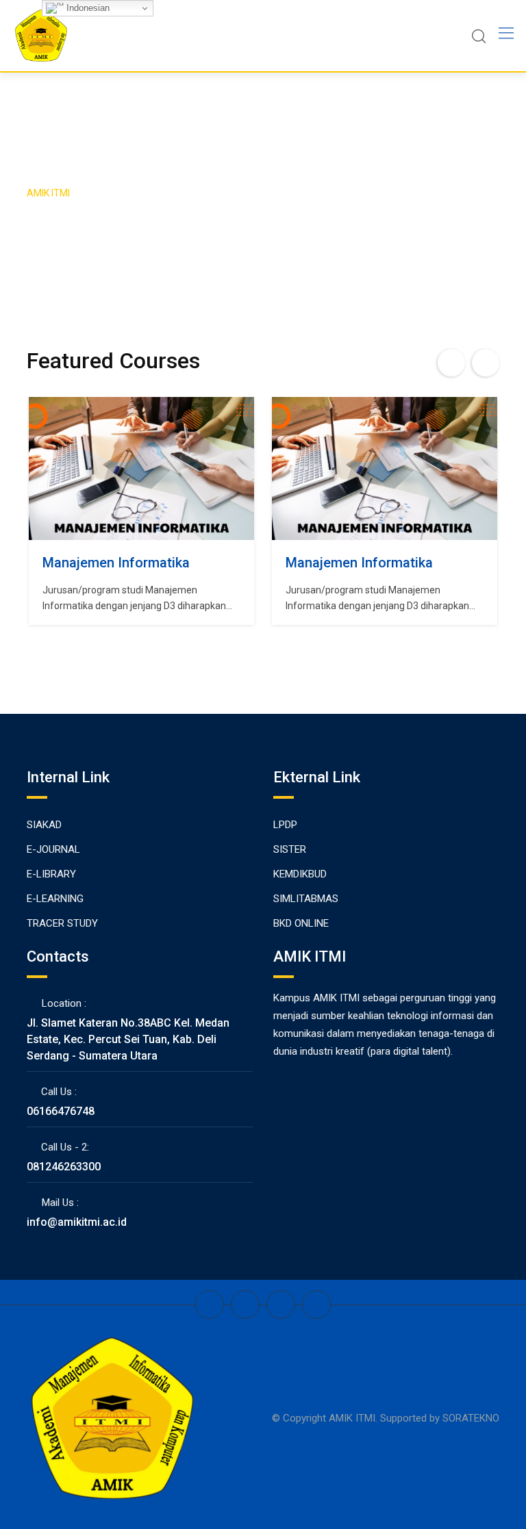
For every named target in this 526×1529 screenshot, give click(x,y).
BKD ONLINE (301, 923)
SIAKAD (44, 825)
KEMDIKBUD (300, 874)
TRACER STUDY (62, 923)
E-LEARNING (55, 898)
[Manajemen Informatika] (141, 468)
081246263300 (64, 1166)
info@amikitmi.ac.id (77, 1222)
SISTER (289, 849)
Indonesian (87, 8)
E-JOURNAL (53, 849)
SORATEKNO (470, 1418)
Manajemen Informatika (116, 562)
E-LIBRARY (51, 874)
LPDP (285, 825)
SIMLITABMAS (305, 898)
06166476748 (61, 1111)
